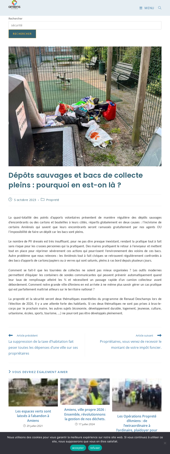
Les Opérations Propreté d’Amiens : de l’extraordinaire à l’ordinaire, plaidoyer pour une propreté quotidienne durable (136, 428)
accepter (78, 447)
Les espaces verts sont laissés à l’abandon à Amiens (33, 416)
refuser (95, 447)
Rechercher (15, 18)
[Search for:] (158, 8)
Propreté (52, 200)
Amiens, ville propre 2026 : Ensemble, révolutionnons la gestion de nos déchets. (85, 414)
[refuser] (165, 443)
